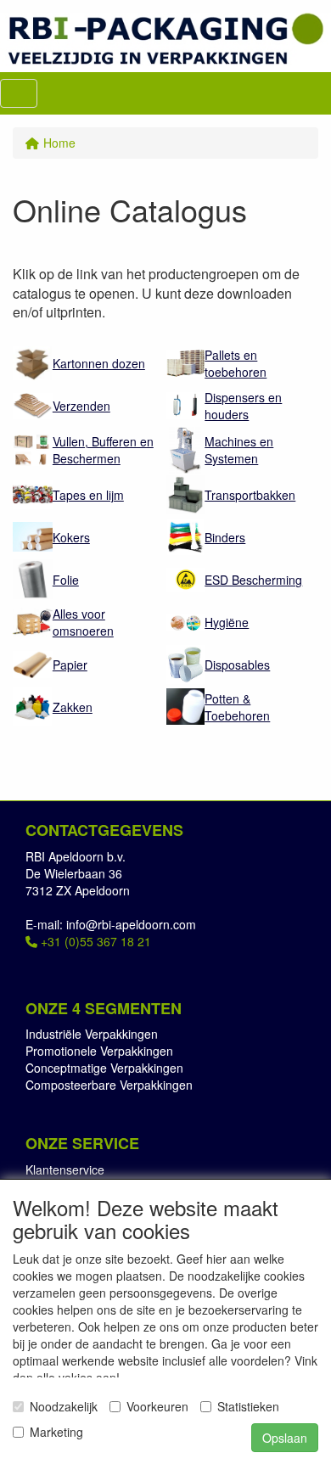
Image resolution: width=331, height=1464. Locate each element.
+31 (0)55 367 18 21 (94, 941)
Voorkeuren (157, 1406)
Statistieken (248, 1406)
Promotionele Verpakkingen (99, 1050)
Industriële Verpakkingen (91, 1033)
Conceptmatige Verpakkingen (104, 1067)
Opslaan (284, 1437)
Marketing (56, 1431)
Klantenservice (64, 1169)
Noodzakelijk (64, 1406)
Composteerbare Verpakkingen (109, 1084)
